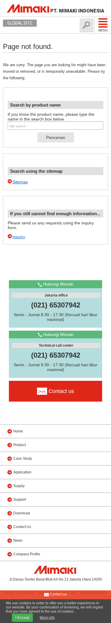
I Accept (22, 618)
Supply (19, 486)
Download (21, 513)
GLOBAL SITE (19, 23)
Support (19, 499)
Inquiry (18, 236)
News (17, 540)
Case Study (22, 458)
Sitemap (20, 182)
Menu (103, 30)
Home (18, 431)
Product (19, 445)
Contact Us (22, 527)
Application (22, 472)
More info (47, 618)
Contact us (58, 594)
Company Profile (26, 554)
